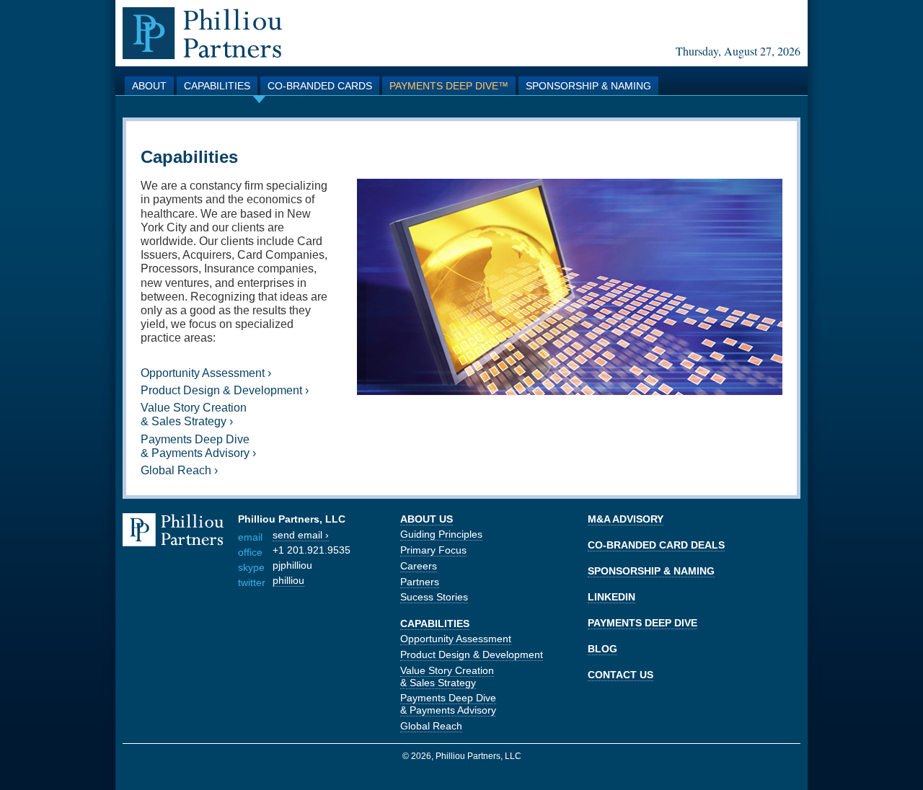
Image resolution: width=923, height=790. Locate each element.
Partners (419, 581)
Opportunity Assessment (455, 638)
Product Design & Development (471, 654)
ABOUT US (426, 519)
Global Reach (431, 726)
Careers (418, 566)
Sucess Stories (434, 597)
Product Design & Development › (225, 390)
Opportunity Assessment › (206, 373)
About (149, 86)
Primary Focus (433, 550)
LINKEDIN (611, 597)
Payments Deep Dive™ (448, 86)
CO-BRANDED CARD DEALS (656, 545)
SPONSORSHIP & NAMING (651, 571)
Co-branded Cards (320, 86)
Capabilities (217, 86)
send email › (301, 535)
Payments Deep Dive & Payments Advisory (448, 704)
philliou (288, 580)
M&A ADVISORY (625, 519)
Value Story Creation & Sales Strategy (447, 676)
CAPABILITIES (434, 623)
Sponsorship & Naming (588, 86)
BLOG (602, 648)
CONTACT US (620, 674)
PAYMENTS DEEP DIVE (642, 623)
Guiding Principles (441, 534)
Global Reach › (179, 470)
